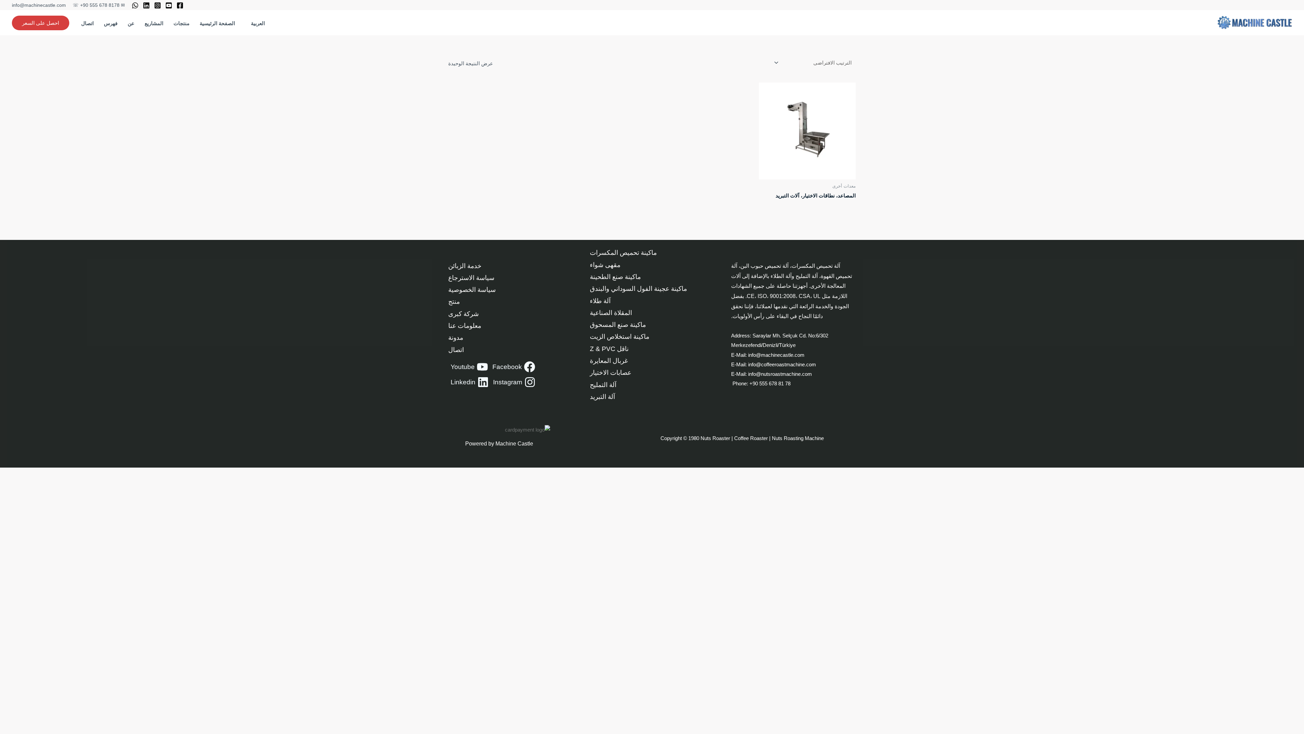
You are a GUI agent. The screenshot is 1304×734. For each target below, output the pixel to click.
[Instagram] (157, 5)
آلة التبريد (602, 396)
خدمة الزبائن (465, 265)
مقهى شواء (605, 264)
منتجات (181, 23)
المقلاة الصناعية (611, 312)
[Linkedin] (146, 5)
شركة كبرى (463, 313)
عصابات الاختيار (610, 372)
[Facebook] (180, 5)
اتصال (87, 23)
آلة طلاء (600, 300)
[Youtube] (168, 5)
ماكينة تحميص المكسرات (623, 252)
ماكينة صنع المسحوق (618, 324)
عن (131, 23)
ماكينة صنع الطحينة (615, 276)
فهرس (110, 23)
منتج (454, 301)
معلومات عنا (464, 325)
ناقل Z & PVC (609, 348)
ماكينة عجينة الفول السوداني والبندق (638, 288)
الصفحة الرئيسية (217, 23)
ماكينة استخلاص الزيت (619, 336)
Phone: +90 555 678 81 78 (761, 383)
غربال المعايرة (609, 360)
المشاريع (154, 23)
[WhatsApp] (135, 5)
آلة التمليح (603, 384)
